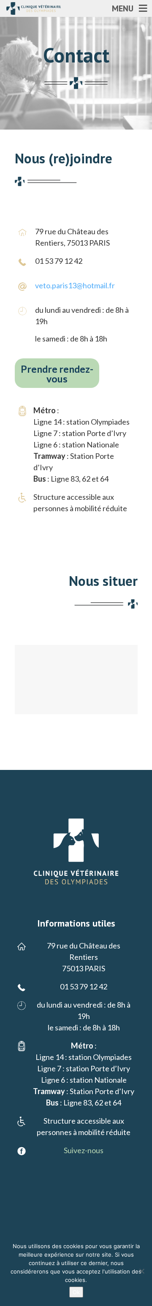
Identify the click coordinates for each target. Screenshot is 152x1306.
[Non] (141, 1271)
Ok (76, 1292)
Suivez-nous (83, 1150)
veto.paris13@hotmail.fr (75, 285)
